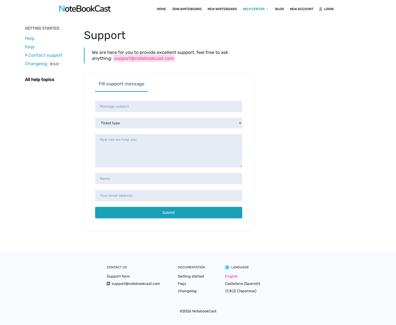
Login (329, 9)
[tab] (121, 85)
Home (161, 9)
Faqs (30, 47)
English (231, 276)
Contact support (45, 55)
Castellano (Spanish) (242, 283)
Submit (168, 212)
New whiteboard (222, 9)
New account (302, 9)
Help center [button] (254, 9)
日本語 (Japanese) (240, 291)
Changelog (42, 63)
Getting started (191, 276)
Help (29, 38)
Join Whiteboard (187, 9)
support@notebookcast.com (144, 58)
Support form (118, 276)
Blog (279, 9)
